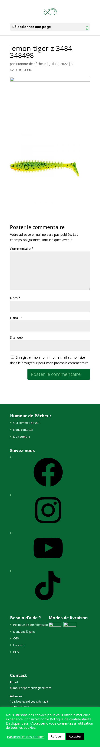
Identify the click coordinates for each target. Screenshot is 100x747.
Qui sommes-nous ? (26, 423)
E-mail (16, 318)
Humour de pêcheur (31, 64)
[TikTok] (48, 602)
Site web (16, 337)
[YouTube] (48, 564)
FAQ (16, 652)
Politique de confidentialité (31, 625)
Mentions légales (24, 632)
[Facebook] (48, 488)
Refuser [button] (56, 736)
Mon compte (21, 437)
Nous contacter (23, 430)
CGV (16, 638)
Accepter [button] (75, 736)
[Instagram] (48, 526)
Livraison (19, 645)
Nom (15, 298)
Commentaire (21, 248)
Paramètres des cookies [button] (25, 737)
